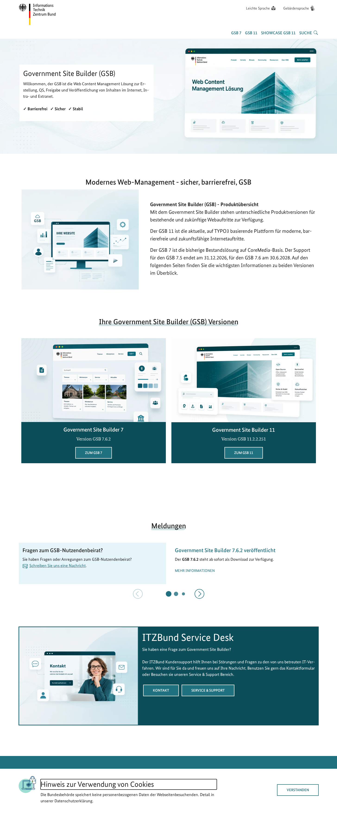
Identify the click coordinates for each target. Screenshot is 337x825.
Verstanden (298, 790)
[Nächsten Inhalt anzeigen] (199, 594)
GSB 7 (236, 32)
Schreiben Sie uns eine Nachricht (57, 565)
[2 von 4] (176, 594)
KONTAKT (161, 690)
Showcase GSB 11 (278, 32)
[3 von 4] (183, 593)
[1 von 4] (168, 594)
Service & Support (208, 690)
